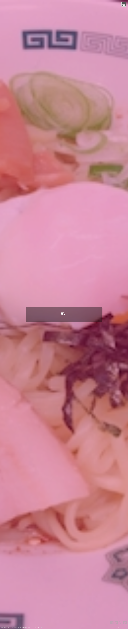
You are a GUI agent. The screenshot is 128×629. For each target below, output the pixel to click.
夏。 (64, 313)
